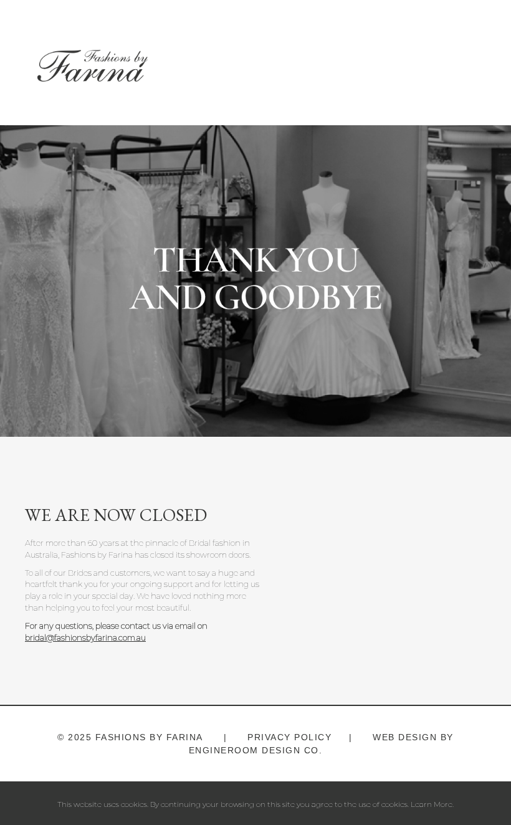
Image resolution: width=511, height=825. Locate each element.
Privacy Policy (288, 737)
